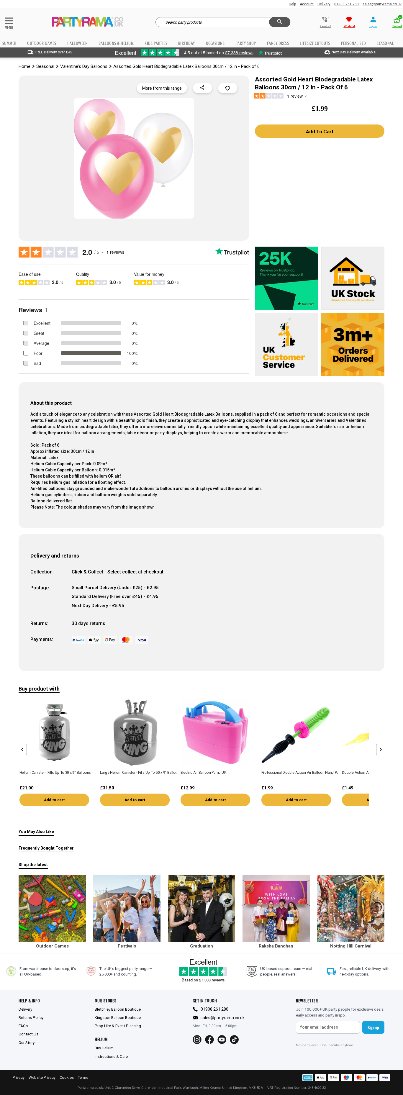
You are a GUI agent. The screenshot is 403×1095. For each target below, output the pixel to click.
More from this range (162, 88)
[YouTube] (221, 1039)
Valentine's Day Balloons (83, 66)
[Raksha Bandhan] (276, 908)
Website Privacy (42, 1077)
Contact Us (28, 1034)
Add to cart (54, 800)
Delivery (323, 4)
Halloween (77, 43)
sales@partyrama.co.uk (382, 4)
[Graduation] (201, 908)
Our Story (27, 1042)
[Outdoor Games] (52, 908)
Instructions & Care (111, 1056)
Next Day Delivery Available (354, 52)
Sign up (373, 1027)
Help (292, 4)
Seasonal (45, 66)
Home (24, 66)
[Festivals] (126, 908)
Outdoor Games (41, 43)
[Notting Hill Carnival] (350, 908)
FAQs (23, 1025)
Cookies (67, 1077)
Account (307, 4)
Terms (83, 1077)
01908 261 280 (346, 4)
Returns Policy (31, 1017)
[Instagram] (197, 1039)
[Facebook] (209, 1039)
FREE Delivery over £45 (53, 52)
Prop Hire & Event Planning (118, 1025)
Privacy (18, 1077)
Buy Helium (104, 1047)
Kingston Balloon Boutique (118, 1017)
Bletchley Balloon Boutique (118, 1009)
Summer (9, 43)
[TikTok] (234, 1039)
